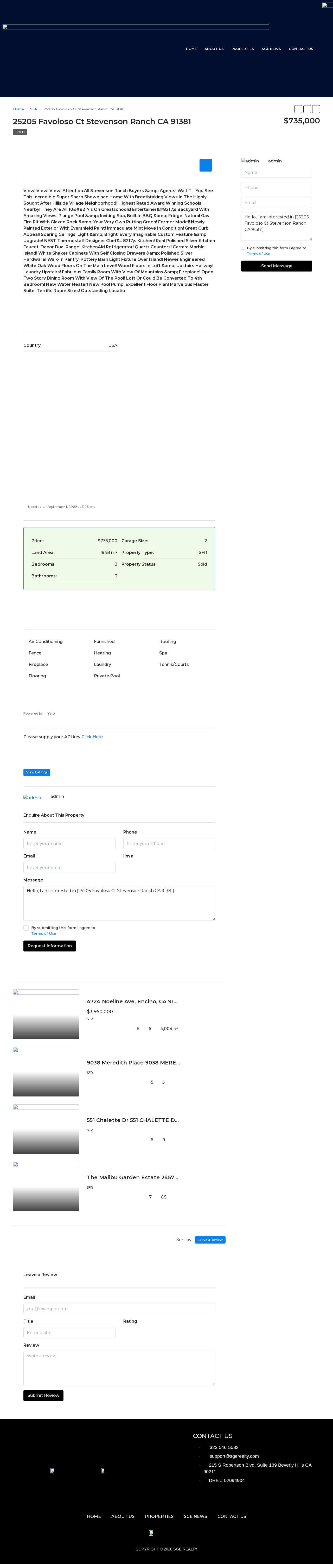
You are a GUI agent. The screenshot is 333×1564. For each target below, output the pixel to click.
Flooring (37, 675)
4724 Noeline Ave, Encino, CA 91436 (135, 1001)
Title (28, 1321)
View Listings (36, 772)
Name (29, 832)
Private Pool (107, 675)
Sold (20, 132)
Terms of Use (43, 933)
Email (29, 856)
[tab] (206, 165)
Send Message (276, 265)
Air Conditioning (46, 641)
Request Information (50, 945)
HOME (191, 49)
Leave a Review (210, 1240)
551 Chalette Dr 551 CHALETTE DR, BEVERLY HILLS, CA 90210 (169, 1120)
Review (31, 1345)
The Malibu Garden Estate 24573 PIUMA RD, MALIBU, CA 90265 (173, 1177)
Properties (243, 49)
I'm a (128, 856)
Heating (102, 653)
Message (33, 880)
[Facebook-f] (199, 1499)
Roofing (167, 641)
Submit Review (43, 1395)
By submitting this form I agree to (63, 930)
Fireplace (38, 664)
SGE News (271, 49)
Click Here (92, 736)
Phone (130, 832)
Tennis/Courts (174, 664)
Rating (130, 1321)
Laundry (102, 664)
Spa (163, 653)
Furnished (104, 641)
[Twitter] (215, 1499)
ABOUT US (214, 49)
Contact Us (301, 49)
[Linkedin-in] (264, 1499)
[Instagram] (231, 1499)
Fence (35, 653)
